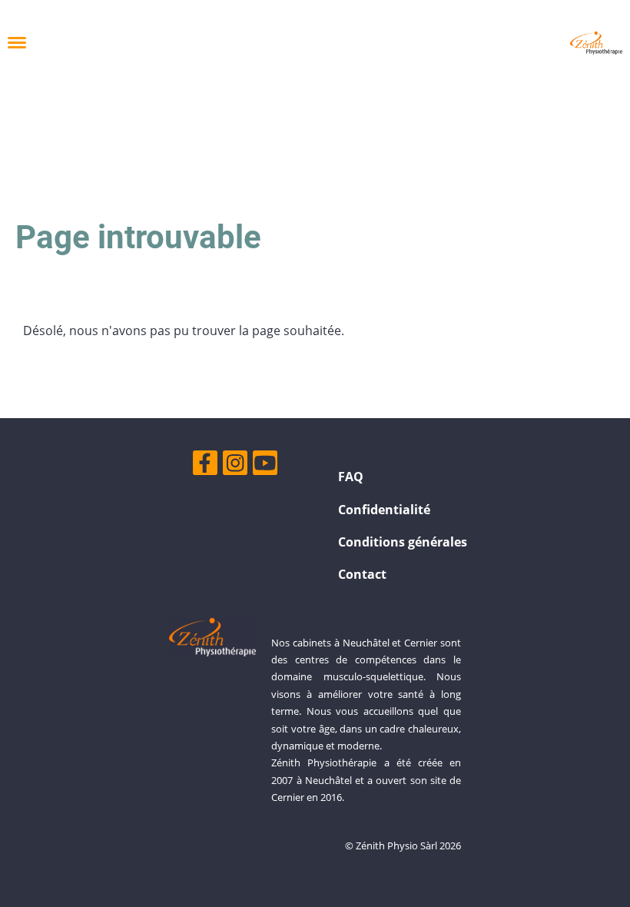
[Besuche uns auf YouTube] (265, 465)
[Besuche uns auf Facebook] (205, 465)
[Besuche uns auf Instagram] (235, 465)
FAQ (350, 476)
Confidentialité (384, 509)
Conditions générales (402, 541)
